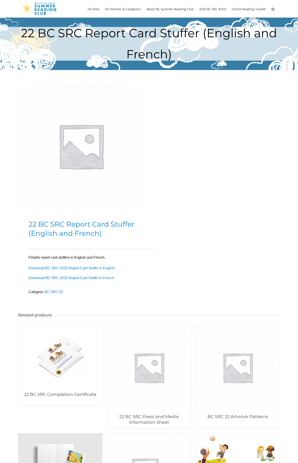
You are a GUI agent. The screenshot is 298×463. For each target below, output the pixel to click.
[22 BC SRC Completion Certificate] (60, 328)
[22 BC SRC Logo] (145, 436)
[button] (273, 8)
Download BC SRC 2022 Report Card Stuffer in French (71, 278)
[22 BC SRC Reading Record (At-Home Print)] (60, 436)
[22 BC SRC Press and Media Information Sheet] (149, 328)
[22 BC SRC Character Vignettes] (238, 436)
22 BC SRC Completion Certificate (60, 394)
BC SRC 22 (54, 292)
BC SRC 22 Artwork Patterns (237, 416)
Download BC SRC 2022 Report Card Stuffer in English (72, 268)
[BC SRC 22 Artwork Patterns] (238, 328)
